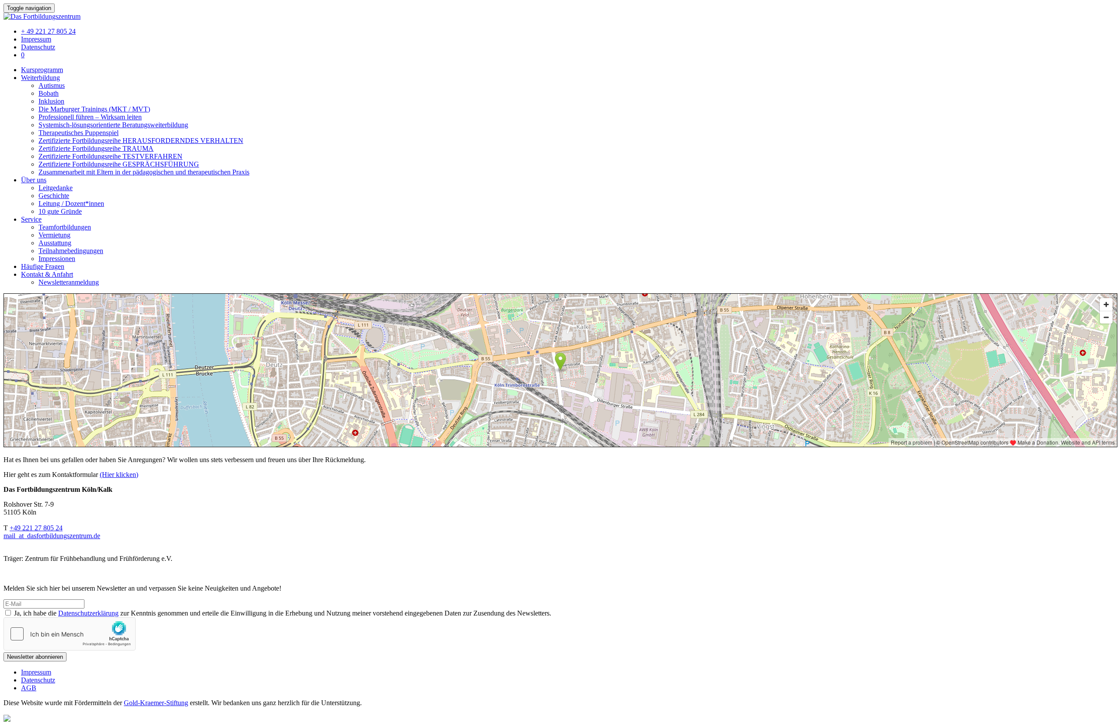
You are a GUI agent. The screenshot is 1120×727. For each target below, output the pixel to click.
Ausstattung (54, 243)
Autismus (51, 85)
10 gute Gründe (60, 211)
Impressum (36, 39)
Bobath (48, 93)
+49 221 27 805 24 (36, 528)
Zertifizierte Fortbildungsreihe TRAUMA (96, 148)
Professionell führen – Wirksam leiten (90, 117)
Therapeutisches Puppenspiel (78, 132)
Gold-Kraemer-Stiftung (156, 702)
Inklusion (51, 101)
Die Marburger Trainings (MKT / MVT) (94, 109)
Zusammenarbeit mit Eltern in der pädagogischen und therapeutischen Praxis (143, 172)
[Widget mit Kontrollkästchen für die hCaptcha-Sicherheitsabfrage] (70, 633)
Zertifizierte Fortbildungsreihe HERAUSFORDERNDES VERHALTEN (140, 140)
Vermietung (54, 235)
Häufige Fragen (42, 266)
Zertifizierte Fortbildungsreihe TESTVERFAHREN (110, 156)
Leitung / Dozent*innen (71, 203)
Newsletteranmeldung (68, 282)
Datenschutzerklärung (88, 613)
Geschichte (53, 195)
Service (31, 219)
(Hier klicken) (119, 474)
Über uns (33, 180)
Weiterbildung (40, 77)
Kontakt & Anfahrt (47, 274)
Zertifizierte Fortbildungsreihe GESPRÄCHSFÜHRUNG (118, 164)
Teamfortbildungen (64, 227)
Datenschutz (38, 47)
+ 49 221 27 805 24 (48, 31)
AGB (28, 688)
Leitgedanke (55, 187)
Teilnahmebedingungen (70, 250)
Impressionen (56, 258)
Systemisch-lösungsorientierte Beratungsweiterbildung (113, 125)
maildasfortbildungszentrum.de (52, 535)
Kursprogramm (42, 69)
